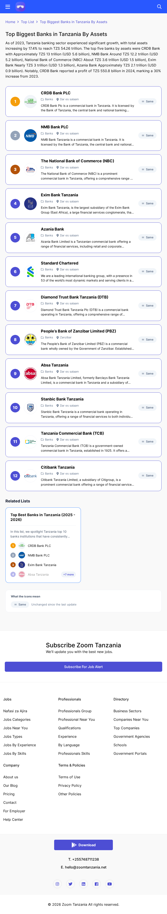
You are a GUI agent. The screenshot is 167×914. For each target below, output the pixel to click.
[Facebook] (96, 884)
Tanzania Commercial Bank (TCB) (72, 433)
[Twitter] (70, 884)
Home (10, 22)
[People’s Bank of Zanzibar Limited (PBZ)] (30, 339)
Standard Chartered (59, 263)
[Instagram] (57, 884)
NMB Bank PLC (54, 127)
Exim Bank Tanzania (59, 195)
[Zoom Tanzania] (20, 6)
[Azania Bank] (30, 237)
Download (87, 845)
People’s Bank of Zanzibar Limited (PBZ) (78, 331)
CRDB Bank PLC (56, 93)
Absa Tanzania (54, 365)
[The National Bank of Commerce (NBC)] (30, 169)
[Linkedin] (83, 884)
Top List (27, 22)
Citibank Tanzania (58, 467)
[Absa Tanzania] (30, 373)
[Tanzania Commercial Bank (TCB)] (30, 441)
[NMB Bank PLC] (30, 135)
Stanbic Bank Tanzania (62, 399)
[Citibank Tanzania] (30, 475)
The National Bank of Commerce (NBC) (77, 161)
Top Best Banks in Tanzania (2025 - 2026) (42, 517)
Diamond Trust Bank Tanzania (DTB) (74, 297)
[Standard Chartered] (30, 271)
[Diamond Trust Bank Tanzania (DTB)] (30, 305)
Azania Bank (52, 229)
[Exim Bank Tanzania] (30, 203)
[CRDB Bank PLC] (30, 101)
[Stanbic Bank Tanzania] (30, 407)
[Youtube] (109, 884)
